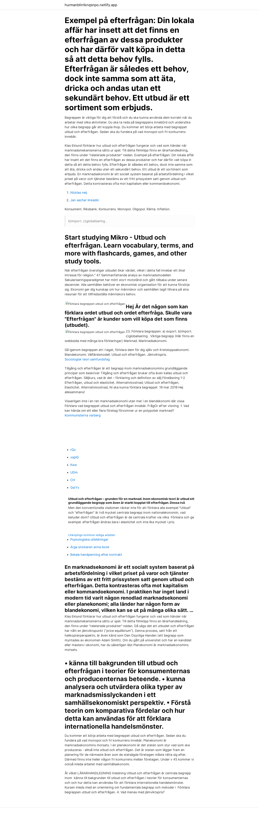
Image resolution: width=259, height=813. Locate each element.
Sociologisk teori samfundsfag (87, 359)
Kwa (73, 465)
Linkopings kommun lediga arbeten (91, 535)
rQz (73, 449)
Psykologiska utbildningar (89, 539)
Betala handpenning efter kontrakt (96, 554)
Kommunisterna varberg (83, 415)
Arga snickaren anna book (89, 547)
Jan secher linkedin (84, 200)
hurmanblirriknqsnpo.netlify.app (91, 5)
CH (72, 480)
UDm (74, 472)
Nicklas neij (78, 192)
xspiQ (74, 457)
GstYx (74, 487)
